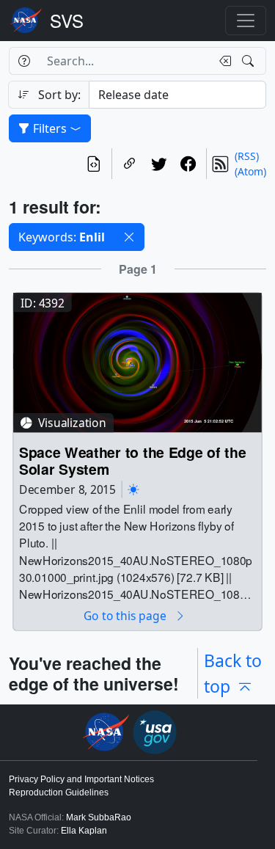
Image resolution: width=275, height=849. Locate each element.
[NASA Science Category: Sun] (133, 489)
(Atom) (250, 171)
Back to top (233, 673)
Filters (50, 128)
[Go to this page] (137, 361)
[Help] (24, 61)
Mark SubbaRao (98, 817)
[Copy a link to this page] (130, 163)
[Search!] (249, 61)
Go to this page (126, 616)
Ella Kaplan (84, 831)
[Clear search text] (222, 61)
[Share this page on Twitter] (159, 163)
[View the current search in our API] (94, 163)
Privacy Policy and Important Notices (81, 779)
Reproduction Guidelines (59, 792)
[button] (129, 237)
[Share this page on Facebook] (188, 163)
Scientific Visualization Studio (66, 20)
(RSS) (247, 156)
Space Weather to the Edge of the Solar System (132, 461)
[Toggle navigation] (245, 20)
